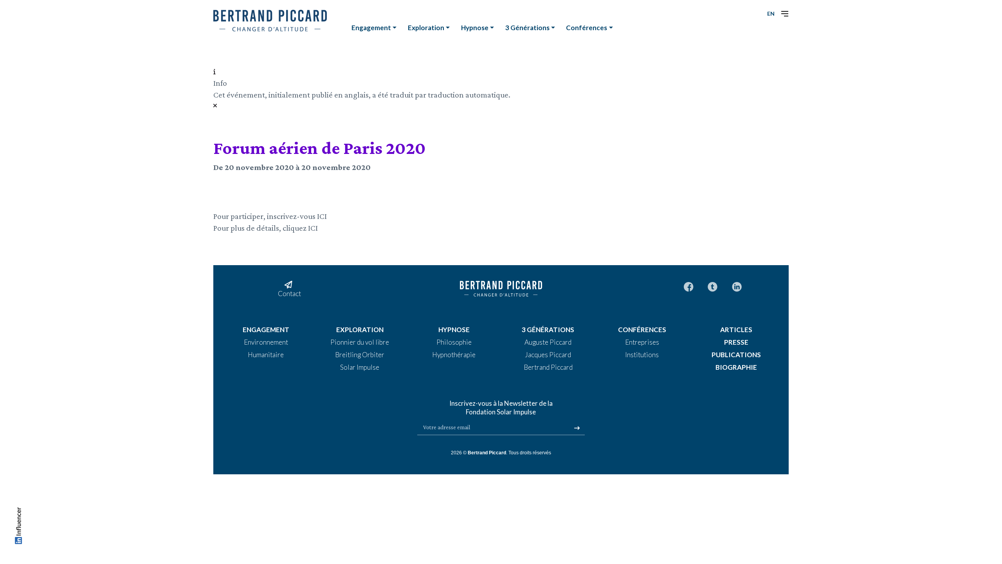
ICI (322, 216)
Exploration (426, 28)
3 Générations (527, 28)
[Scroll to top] (18, 527)
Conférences (586, 28)
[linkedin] (737, 286)
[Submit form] (577, 428)
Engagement (371, 28)
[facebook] (689, 286)
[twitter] (712, 286)
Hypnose (474, 28)
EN (771, 13)
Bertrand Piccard (487, 453)
